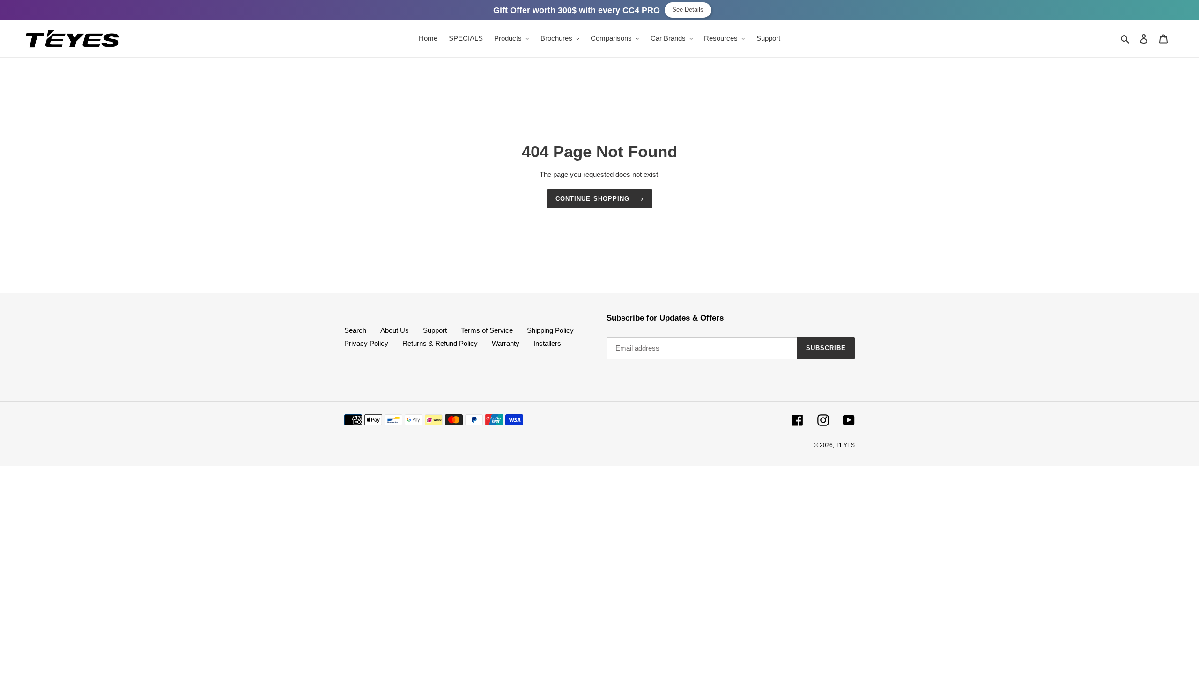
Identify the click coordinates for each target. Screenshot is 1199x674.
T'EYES (845, 445)
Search (355, 330)
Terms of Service (487, 330)
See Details (687, 9)
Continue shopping (592, 198)
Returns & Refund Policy (440, 343)
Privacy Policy (366, 343)
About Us (394, 330)
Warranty (505, 343)
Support (435, 330)
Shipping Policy (550, 330)
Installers (547, 343)
